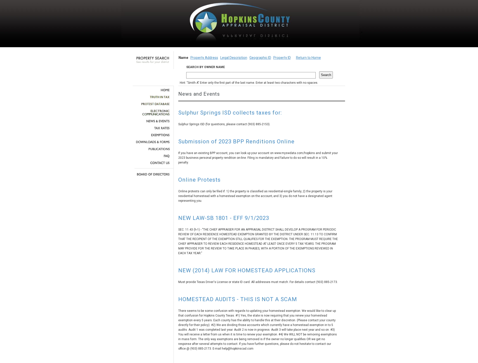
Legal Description (233, 58)
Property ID (282, 58)
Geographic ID (260, 58)
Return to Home (308, 58)
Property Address (204, 58)
